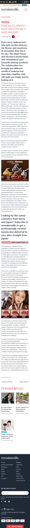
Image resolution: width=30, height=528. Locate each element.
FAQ (17, 467)
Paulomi (17, 36)
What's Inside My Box (7, 464)
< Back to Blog (5, 17)
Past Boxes (4, 467)
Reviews (3, 474)
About (2, 469)
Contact (18, 469)
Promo (3, 471)
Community (19, 464)
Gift (2, 476)
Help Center (19, 476)
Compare (3, 478)
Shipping (18, 462)
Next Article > (24, 382)
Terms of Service (20, 480)
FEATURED (5, 22)
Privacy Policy (20, 478)
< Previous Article (6, 382)
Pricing (3, 462)
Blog (17, 471)
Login (25, 2)
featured (7, 377)
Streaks (18, 474)
